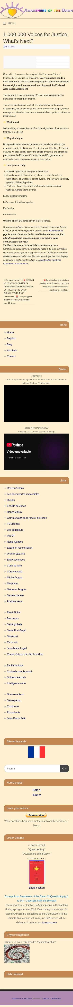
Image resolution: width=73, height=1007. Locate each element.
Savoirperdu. (14, 700)
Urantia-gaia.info (16, 553)
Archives (12, 350)
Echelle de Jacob (16, 505)
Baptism (11, 338)
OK (63, 768)
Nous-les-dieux (15, 694)
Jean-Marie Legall (17, 648)
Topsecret (12, 636)
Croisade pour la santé (19, 671)
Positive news (14, 601)
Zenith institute (15, 665)
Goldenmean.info (16, 677)
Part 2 (36, 795)
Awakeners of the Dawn (22, 998)
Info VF (11, 535)
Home (10, 332)
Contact (11, 356)
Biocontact (13, 618)
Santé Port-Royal (16, 630)
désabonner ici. (56, 231)
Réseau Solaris (15, 488)
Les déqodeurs (15, 529)
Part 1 (36, 790)
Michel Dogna (14, 577)
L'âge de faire (14, 565)
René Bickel (13, 612)
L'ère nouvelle (14, 571)
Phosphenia (13, 712)
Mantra (46, 998)
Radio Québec (15, 541)
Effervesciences (16, 559)
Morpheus (12, 583)
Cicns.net (12, 642)
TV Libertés (13, 523)
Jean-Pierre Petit (16, 718)
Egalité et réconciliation (19, 547)
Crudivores (13, 706)
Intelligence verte (16, 683)
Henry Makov (14, 511)
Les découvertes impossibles (23, 494)
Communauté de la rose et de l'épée (27, 517)
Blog (9, 344)
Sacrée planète (15, 595)
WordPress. (56, 998)
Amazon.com (49, 922)
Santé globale (14, 624)
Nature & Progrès (16, 589)
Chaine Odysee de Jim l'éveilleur (25, 654)
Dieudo (11, 499)
